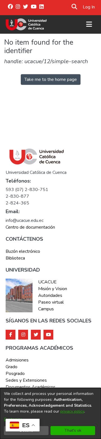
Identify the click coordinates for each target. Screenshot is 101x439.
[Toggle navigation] (89, 24)
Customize (13, 419)
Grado (11, 367)
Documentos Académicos (31, 387)
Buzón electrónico (23, 251)
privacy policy (72, 411)
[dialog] (50, 413)
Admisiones (17, 360)
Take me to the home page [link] (50, 79)
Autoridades (50, 295)
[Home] (26, 24)
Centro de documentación (30, 227)
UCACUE (47, 282)
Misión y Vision (52, 289)
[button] (74, 7)
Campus (46, 309)
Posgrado (15, 373)
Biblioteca (15, 258)
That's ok (73, 430)
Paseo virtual (51, 302)
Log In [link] (89, 7)
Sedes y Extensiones (26, 380)
